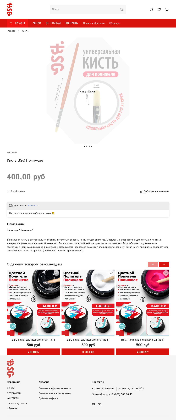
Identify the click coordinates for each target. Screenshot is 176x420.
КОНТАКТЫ (71, 23)
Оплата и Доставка (93, 23)
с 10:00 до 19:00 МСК (131, 389)
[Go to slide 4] (91, 146)
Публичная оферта (48, 398)
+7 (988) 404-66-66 (103, 389)
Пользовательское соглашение (55, 393)
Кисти (24, 31)
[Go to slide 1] (84, 146)
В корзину (33, 352)
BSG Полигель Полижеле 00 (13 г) (33, 340)
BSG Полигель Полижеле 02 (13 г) (142, 340)
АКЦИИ (37, 23)
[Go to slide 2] (86, 146)
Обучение (114, 23)
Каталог (20, 23)
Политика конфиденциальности (55, 388)
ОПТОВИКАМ (53, 23)
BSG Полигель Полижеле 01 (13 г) (88, 340)
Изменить (33, 205)
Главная (11, 31)
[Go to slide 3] (89, 146)
